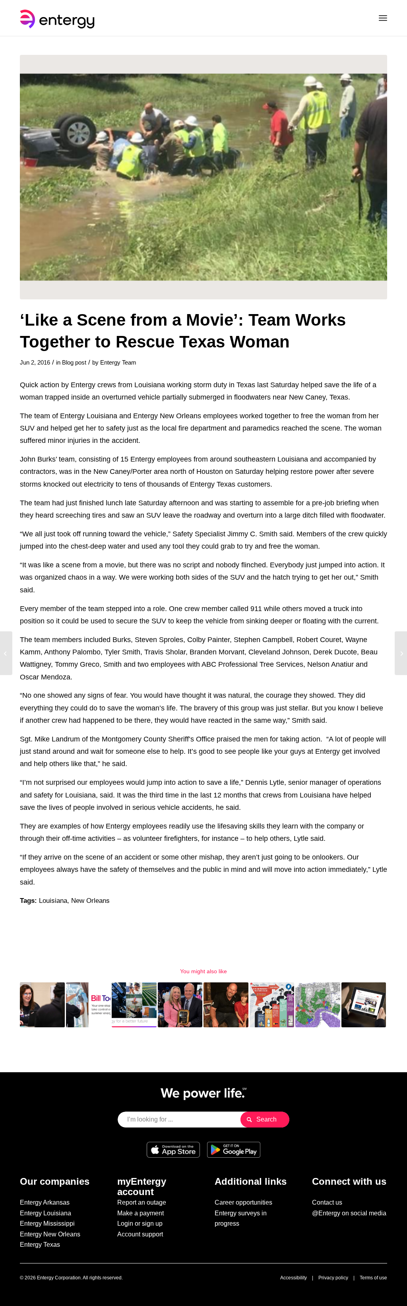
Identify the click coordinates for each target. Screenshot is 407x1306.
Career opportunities (243, 1202)
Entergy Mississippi (47, 1223)
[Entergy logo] (59, 18)
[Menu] (383, 18)
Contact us (327, 1202)
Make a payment (140, 1213)
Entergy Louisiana (45, 1213)
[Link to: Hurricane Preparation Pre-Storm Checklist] (272, 1004)
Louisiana (53, 900)
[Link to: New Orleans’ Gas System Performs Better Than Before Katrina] (317, 1004)
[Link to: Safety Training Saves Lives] (226, 1004)
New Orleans (90, 900)
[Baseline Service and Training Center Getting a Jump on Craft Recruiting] (401, 653)
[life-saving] (203, 177)
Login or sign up (140, 1223)
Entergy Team (118, 362)
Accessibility (293, 1278)
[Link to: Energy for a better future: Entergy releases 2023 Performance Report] (134, 1004)
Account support (140, 1234)
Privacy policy (333, 1278)
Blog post (74, 362)
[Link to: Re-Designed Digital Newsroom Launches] (363, 1004)
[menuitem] (383, 18)
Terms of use (373, 1278)
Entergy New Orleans (50, 1234)
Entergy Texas (40, 1244)
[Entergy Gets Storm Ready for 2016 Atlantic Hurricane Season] (6, 653)
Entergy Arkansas (45, 1202)
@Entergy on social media (349, 1213)
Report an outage (141, 1202)
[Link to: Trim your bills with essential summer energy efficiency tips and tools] (88, 1004)
